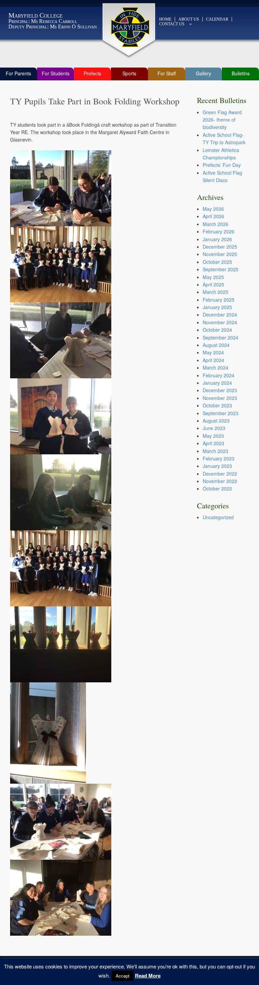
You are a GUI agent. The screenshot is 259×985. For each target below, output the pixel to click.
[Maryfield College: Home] (129, 27)
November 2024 (220, 322)
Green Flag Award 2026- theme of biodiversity (222, 120)
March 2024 (215, 367)
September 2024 (220, 337)
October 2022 (217, 488)
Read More (148, 975)
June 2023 (214, 428)
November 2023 (220, 398)
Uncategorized (218, 517)
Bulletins (241, 73)
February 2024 (218, 375)
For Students (55, 73)
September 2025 (220, 269)
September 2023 (220, 413)
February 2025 (218, 299)
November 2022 (220, 481)
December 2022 (220, 473)
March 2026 (215, 224)
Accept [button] (123, 976)
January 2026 (217, 239)
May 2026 (213, 208)
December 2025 (220, 246)
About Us (188, 19)
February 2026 (218, 231)
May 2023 (213, 435)
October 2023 (217, 405)
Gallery (203, 73)
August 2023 (216, 420)
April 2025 (213, 284)
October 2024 (217, 329)
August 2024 (216, 345)
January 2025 (217, 307)
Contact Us (171, 24)
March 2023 (215, 451)
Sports (129, 73)
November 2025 (220, 254)
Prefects (92, 73)
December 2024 (220, 314)
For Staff (166, 73)
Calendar (217, 19)
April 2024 (213, 360)
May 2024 (213, 352)
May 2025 (213, 277)
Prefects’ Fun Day (222, 164)
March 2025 (215, 291)
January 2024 (217, 382)
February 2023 (218, 458)
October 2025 (217, 261)
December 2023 (220, 390)
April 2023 (213, 443)
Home (165, 19)
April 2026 (213, 216)
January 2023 (217, 465)
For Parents (18, 73)
